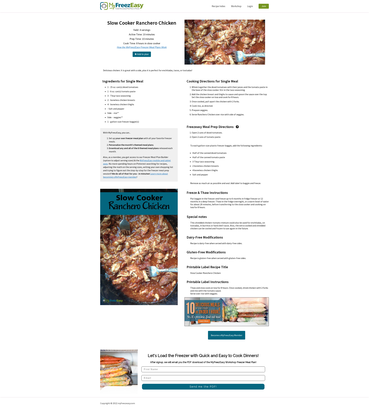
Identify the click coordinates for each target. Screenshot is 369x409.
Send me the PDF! (203, 386)
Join (263, 6)
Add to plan (143, 54)
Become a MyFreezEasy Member (226, 335)
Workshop (236, 6)
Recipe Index (218, 6)
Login (250, 6)
